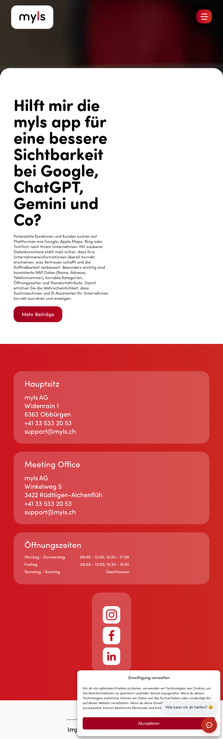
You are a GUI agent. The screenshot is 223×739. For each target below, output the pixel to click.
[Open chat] (209, 725)
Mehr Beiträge (38, 314)
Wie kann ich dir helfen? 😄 (189, 707)
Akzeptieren (148, 723)
